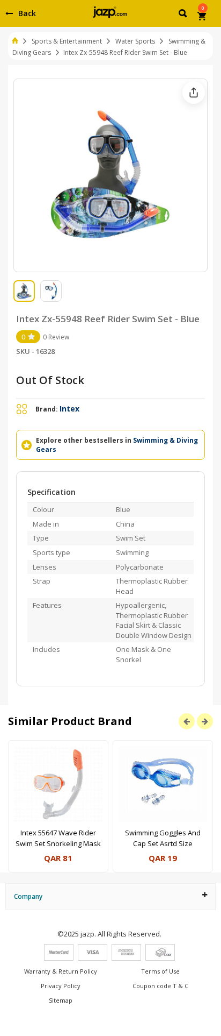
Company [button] (28, 896)
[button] (184, 15)
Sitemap (60, 1000)
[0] (202, 17)
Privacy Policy (60, 986)
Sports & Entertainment (67, 41)
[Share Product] (193, 92)
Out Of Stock (50, 380)
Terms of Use (160, 971)
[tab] (110, 896)
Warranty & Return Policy (60, 971)
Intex (69, 408)
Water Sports (135, 41)
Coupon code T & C (160, 986)
